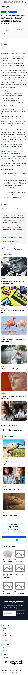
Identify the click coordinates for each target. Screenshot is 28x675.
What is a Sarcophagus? (10, 515)
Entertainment (7, 635)
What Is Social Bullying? (9, 425)
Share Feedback (20, 248)
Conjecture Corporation (16, 670)
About (4, 648)
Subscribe (14, 536)
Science (3, 366)
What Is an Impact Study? (9, 369)
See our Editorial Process (8, 248)
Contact (5, 650)
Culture (4, 308)
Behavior (4, 337)
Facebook (5, 657)
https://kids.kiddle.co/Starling (10, 241)
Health (3, 423)
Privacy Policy (4, 672)
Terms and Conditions (13, 672)
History (3, 279)
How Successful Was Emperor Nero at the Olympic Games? (13, 397)
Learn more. (23, 2)
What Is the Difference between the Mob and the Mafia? (13, 282)
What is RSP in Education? (11, 489)
